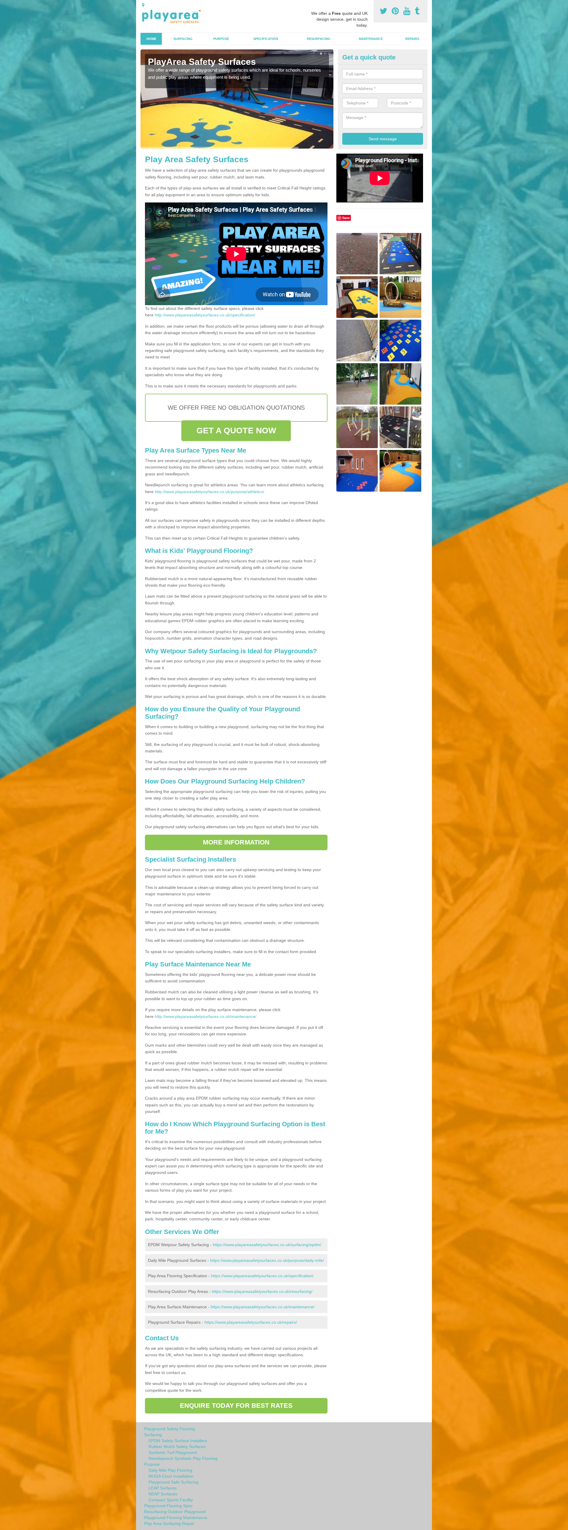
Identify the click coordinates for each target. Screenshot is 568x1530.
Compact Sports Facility (171, 1499)
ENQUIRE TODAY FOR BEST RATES (236, 1405)
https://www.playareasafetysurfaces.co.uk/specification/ (262, 1275)
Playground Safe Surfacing (174, 1482)
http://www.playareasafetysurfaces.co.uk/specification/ (205, 315)
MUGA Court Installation (171, 1476)
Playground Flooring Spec (168, 1505)
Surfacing (183, 39)
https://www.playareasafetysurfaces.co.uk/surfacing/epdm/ (267, 1244)
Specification (265, 39)
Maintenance (371, 39)
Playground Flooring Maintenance (175, 1517)
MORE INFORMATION (236, 842)
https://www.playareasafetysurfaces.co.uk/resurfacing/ (262, 1291)
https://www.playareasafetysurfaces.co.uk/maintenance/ (262, 1306)
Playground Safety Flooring (169, 1428)
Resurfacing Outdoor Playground (175, 1511)
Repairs (412, 39)
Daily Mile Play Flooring (170, 1470)
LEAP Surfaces (163, 1488)
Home (151, 39)
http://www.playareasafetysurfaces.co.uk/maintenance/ (205, 1016)
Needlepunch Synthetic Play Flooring (183, 1458)
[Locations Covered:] (143, 5)
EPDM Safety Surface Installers (178, 1440)
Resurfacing (318, 39)
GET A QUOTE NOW (236, 430)
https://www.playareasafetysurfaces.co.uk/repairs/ (250, 1322)
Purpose (221, 39)
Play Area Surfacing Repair (169, 1523)
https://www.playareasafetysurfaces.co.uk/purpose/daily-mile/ (267, 1260)
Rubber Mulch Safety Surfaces (177, 1446)
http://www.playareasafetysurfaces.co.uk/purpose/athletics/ (209, 491)
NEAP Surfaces (163, 1494)
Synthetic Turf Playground (173, 1452)
